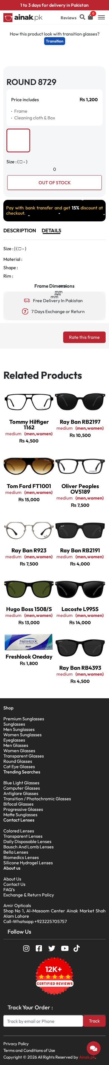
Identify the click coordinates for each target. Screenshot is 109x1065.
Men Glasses (15, 745)
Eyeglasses (14, 740)
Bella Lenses (15, 852)
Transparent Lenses (22, 836)
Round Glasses (17, 761)
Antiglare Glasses (20, 793)
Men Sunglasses (19, 729)
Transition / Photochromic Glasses (37, 798)
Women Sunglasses (22, 734)
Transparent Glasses (23, 756)
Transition (54, 41)
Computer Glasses (21, 788)
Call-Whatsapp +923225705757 (35, 921)
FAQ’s (9, 889)
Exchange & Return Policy (28, 895)
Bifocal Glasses (18, 804)
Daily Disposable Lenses (27, 841)
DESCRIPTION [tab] (19, 230)
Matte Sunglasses (20, 814)
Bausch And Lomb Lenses (28, 846)
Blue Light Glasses (21, 782)
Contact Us (14, 884)
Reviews (69, 17)
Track (94, 1021)
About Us (12, 879)
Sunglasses (14, 724)
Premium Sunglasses (23, 718)
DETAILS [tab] (51, 230)
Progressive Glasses (23, 809)
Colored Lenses (18, 831)
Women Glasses (19, 750)
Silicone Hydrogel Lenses (28, 862)
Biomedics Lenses (21, 857)
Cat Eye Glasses (19, 766)
